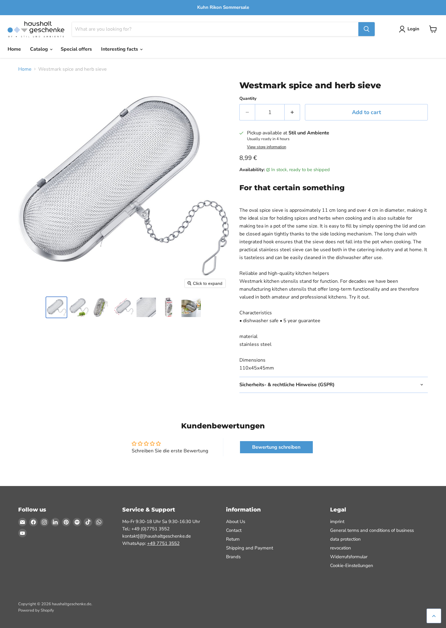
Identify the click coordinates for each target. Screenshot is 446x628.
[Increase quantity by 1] (292, 112)
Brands (233, 557)
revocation (340, 548)
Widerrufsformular (348, 557)
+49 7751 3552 (163, 543)
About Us (235, 521)
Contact (234, 530)
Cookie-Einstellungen (351, 565)
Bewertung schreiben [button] (276, 447)
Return (233, 539)
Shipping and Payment (249, 548)
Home (14, 49)
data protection (345, 539)
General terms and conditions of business (372, 530)
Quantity (247, 98)
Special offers (76, 49)
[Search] (366, 29)
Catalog (39, 49)
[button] (56, 307)
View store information (266, 147)
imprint (337, 521)
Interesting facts (120, 49)
